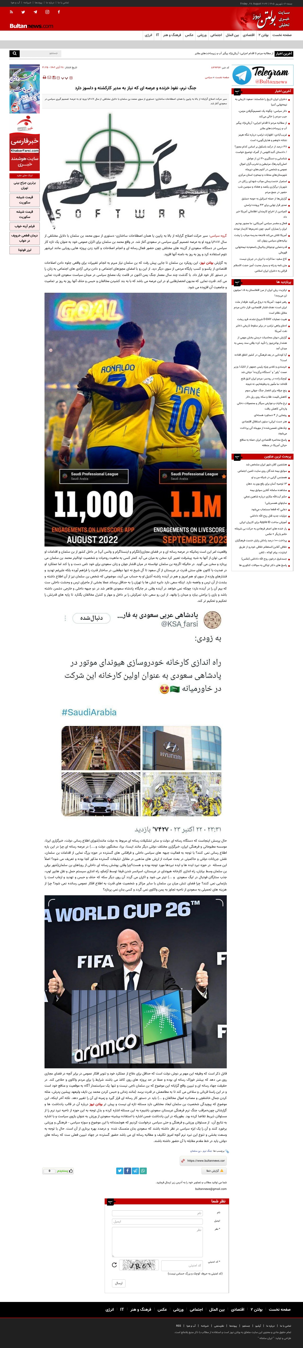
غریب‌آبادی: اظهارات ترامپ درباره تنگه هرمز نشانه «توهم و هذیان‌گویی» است (230, 53)
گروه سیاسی (218, 236)
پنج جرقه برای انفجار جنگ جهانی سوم (266, 390)
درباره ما (50, 3)
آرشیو (258, 1326)
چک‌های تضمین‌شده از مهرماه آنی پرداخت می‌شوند (263, 431)
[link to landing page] (270, 19)
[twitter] (23, 12)
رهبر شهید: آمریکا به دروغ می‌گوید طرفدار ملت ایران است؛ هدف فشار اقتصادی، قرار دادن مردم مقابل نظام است (260, 307)
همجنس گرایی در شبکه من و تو (269, 477)
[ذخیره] (54, 77)
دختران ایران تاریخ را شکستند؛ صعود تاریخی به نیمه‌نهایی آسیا (261, 102)
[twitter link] (119, 1171)
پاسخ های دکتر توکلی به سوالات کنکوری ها (263, 565)
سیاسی (208, 77)
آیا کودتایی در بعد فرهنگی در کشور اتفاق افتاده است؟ (261, 358)
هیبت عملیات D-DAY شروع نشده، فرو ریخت (262, 319)
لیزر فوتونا (24, 250)
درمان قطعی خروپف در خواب (24, 238)
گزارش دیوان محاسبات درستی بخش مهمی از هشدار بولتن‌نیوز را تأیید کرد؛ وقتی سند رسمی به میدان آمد (260, 343)
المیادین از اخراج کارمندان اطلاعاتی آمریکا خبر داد (261, 214)
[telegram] (35, 12)
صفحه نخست (282, 35)
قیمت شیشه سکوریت (24, 200)
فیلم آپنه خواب (25, 226)
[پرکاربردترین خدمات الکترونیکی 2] (24, 88)
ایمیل (217, 1221)
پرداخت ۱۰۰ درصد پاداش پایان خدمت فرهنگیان (261, 540)
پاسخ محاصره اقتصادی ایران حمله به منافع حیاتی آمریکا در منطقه (263, 443)
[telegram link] (135, 1171)
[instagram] (47, 12)
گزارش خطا (212, 1171)
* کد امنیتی (214, 1262)
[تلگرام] (263, 75)
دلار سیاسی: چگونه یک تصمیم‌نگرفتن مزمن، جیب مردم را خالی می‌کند (262, 114)
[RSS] (13, 12)
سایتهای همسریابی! (276, 503)
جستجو (246, 1326)
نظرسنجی (219, 1326)
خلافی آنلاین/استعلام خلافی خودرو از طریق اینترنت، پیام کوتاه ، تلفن (263, 550)
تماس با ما (63, 3)
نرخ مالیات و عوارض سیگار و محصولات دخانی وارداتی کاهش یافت (262, 406)
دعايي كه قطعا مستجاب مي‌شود (269, 509)
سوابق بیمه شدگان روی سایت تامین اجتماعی (262, 471)
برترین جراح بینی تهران (25, 185)
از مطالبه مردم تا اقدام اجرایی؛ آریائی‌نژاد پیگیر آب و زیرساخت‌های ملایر (261, 126)
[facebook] (59, 12)
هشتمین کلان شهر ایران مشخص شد (266, 464)
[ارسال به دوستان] (49, 77)
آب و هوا (15, 3)
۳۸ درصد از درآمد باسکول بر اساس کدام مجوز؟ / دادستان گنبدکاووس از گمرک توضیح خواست (261, 149)
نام (218, 1213)
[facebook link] (127, 1171)
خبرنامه (27, 3)
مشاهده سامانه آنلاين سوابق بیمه (268, 490)
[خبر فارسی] (24, 143)
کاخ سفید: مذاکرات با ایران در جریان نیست (263, 259)
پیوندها (38, 3)
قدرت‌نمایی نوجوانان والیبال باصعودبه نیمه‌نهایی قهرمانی (261, 250)
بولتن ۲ (263, 35)
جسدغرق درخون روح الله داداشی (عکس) (264, 559)
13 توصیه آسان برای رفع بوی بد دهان (266, 484)
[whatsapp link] (143, 1171)
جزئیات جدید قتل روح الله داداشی (268, 516)
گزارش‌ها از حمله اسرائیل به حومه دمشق (264, 199)
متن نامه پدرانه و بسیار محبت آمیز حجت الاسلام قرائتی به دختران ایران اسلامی (260, 268)
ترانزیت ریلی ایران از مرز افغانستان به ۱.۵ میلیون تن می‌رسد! (260, 293)
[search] (14, 53)
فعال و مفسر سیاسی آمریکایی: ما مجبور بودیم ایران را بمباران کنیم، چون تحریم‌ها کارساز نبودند (260, 226)
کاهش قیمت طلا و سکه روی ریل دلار (266, 397)
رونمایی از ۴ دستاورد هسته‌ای (270, 415)
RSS (178, 1326)
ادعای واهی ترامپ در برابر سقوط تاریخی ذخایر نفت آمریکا (261, 328)
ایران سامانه (265, 1338)
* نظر (217, 1229)
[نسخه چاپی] (44, 77)
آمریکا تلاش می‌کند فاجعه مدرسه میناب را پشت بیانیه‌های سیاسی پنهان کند (260, 238)
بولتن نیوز (206, 263)
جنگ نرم (207, 1151)
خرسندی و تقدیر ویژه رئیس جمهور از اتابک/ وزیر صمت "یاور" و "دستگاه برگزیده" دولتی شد (260, 369)
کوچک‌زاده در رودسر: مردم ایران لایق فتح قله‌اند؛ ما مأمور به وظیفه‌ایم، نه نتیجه (264, 381)
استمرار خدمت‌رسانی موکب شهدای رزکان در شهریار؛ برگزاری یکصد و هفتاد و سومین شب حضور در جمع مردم (262, 186)
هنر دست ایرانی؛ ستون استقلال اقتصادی (264, 421)
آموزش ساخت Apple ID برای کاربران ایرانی (263, 522)
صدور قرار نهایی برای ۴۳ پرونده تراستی (265, 205)
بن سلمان (195, 1151)
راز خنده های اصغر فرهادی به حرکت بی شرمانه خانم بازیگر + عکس (261, 531)
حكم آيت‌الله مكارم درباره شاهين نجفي (265, 497)
